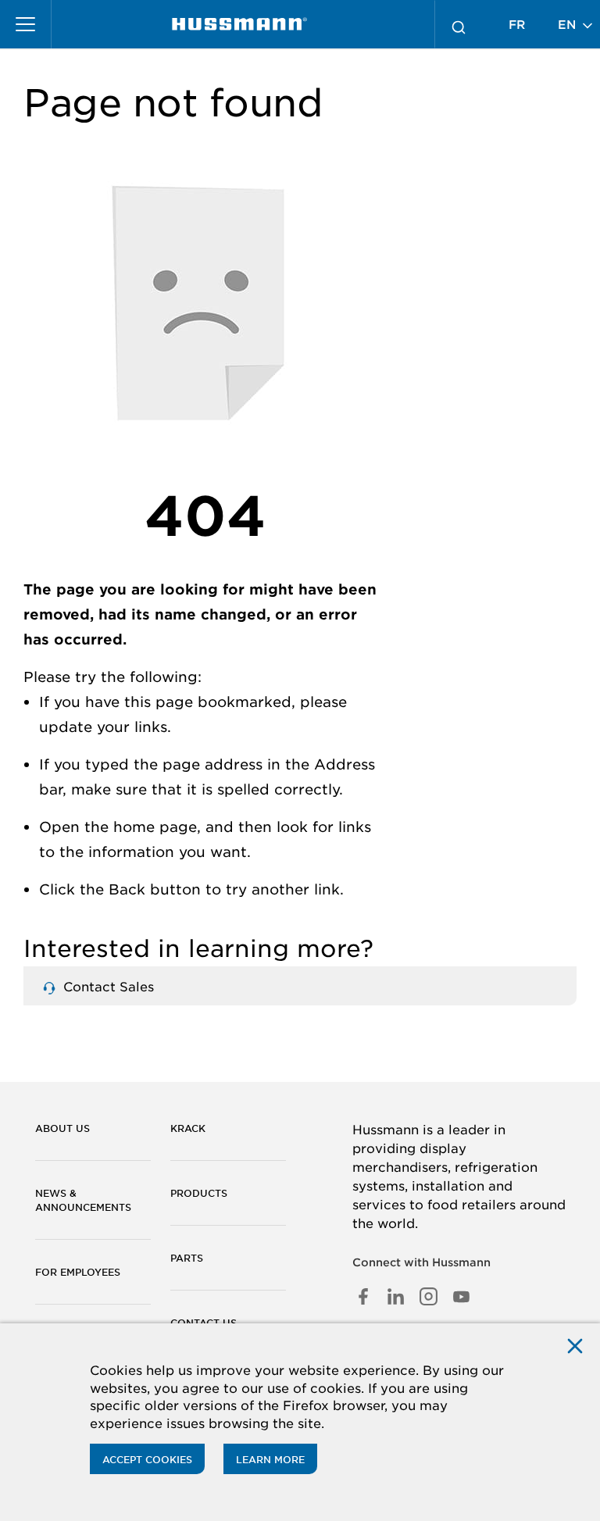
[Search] (458, 24)
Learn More (270, 1459)
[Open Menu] (26, 24)
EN (569, 23)
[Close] (575, 1345)
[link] (239, 24)
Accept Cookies (147, 1459)
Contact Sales (106, 986)
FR (517, 23)
